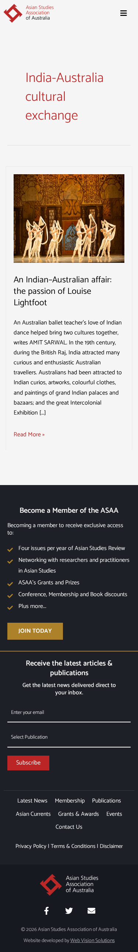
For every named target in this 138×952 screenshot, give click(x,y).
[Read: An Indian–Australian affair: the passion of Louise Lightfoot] (69, 218)
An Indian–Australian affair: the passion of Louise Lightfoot (63, 291)
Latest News (32, 801)
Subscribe (28, 763)
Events (114, 814)
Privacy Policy (30, 846)
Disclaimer (111, 846)
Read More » (29, 435)
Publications (106, 801)
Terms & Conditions (73, 846)
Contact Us (69, 827)
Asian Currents (33, 814)
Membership (70, 801)
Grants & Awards (78, 814)
